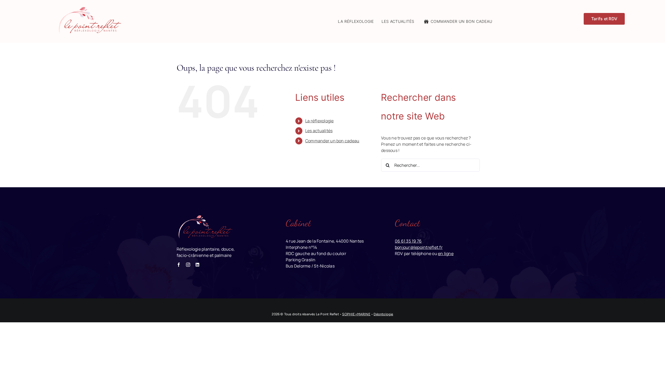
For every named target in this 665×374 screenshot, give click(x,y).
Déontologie (383, 314)
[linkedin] (197, 265)
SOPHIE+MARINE (356, 314)
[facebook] (179, 265)
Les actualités (318, 130)
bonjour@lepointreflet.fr (419, 247)
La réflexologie (319, 121)
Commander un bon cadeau (332, 141)
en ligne (446, 253)
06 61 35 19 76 (408, 241)
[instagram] (188, 265)
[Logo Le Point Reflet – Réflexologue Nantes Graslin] (89, 7)
